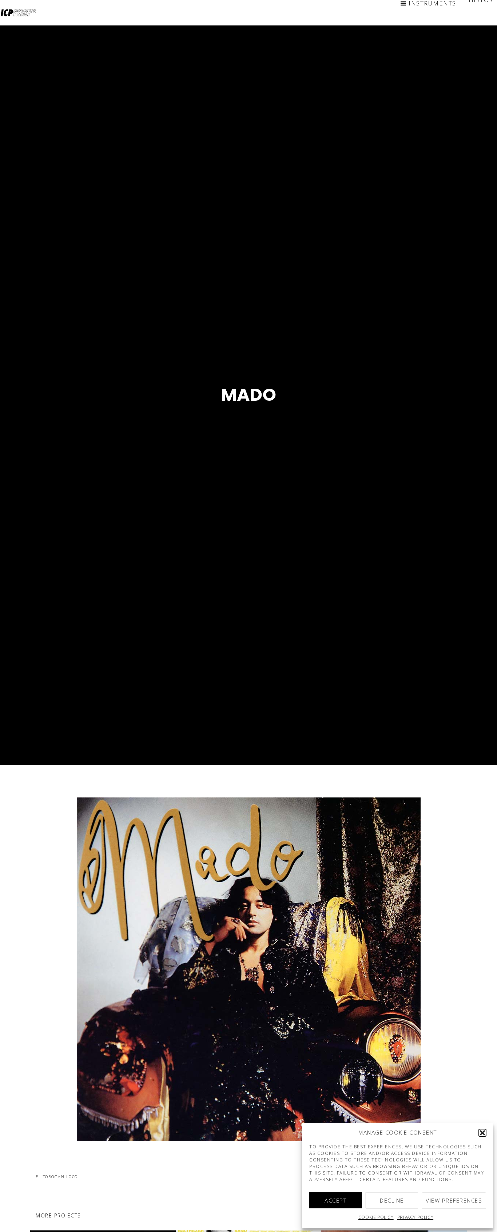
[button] (482, 1132)
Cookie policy (376, 1217)
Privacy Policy (415, 1217)
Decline (392, 1200)
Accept (335, 1200)
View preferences (454, 1200)
